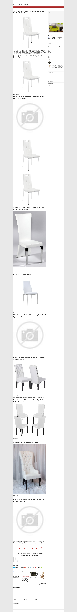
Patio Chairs (50, 87)
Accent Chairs (50, 72)
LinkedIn (32, 567)
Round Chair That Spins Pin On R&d (57, 61)
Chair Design (17, 610)
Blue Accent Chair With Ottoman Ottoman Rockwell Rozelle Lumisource (57, 38)
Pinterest (38, 567)
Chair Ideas (18, 563)
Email (43, 567)
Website (36, 599)
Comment (15, 589)
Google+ (27, 567)
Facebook (22, 567)
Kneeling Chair (50, 83)
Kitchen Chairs (50, 81)
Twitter (16, 567)
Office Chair (50, 85)
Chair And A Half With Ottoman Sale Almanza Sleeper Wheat (27, 550)
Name (14, 599)
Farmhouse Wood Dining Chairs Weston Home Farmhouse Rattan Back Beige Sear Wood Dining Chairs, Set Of (57, 47)
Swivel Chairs (50, 90)
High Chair (50, 79)
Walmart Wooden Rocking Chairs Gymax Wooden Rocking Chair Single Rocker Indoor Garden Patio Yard (57, 66)
